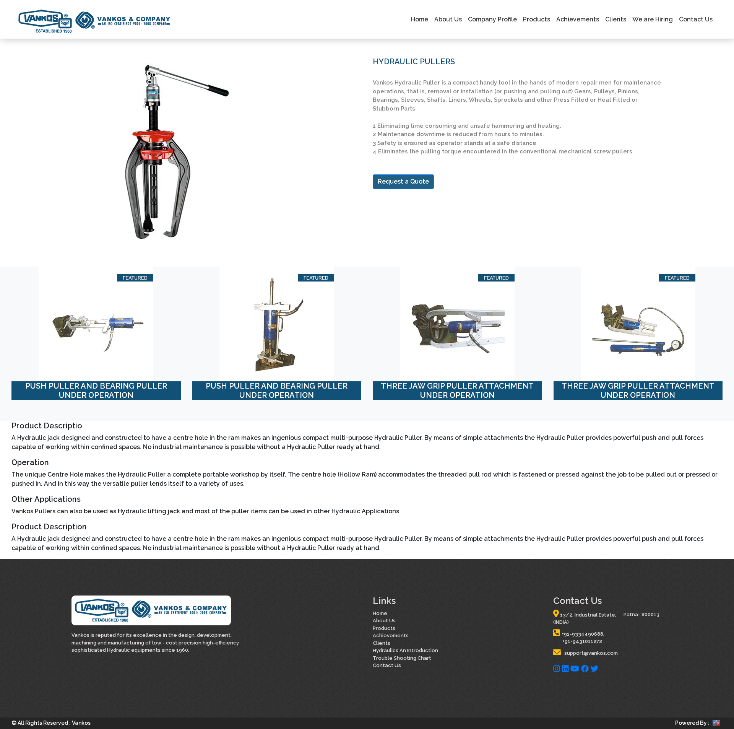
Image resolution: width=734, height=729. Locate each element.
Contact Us (696, 19)
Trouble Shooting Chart (402, 658)
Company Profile (492, 19)
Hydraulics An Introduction (405, 650)
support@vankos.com (589, 653)
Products (536, 19)
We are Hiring (652, 19)
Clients (615, 19)
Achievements (577, 19)
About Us (448, 19)
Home (419, 19)
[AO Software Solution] (717, 722)
